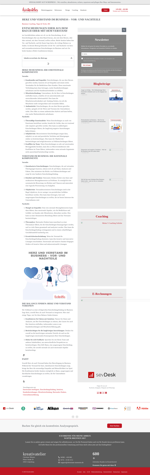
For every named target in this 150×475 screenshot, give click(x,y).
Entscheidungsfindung (48, 389)
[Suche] (124, 30)
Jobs (84, 472)
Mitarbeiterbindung (45, 392)
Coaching (75, 10)
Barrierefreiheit (107, 472)
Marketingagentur (46, 10)
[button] (71, 58)
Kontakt (79, 472)
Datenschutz (116, 472)
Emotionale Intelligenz (31, 389)
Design (67, 10)
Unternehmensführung (31, 395)
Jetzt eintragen (87, 65)
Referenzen (58, 10)
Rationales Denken (59, 392)
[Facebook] (98, 393)
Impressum (124, 472)
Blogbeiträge (101, 83)
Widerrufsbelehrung (96, 472)
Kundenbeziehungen (30, 392)
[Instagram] (100, 393)
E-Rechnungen (102, 294)
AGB (88, 472)
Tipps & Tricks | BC (43, 24)
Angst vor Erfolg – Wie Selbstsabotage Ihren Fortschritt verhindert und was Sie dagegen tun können (94, 91)
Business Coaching (28, 24)
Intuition (60, 389)
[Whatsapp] (106, 393)
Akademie (83, 10)
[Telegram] (103, 393)
